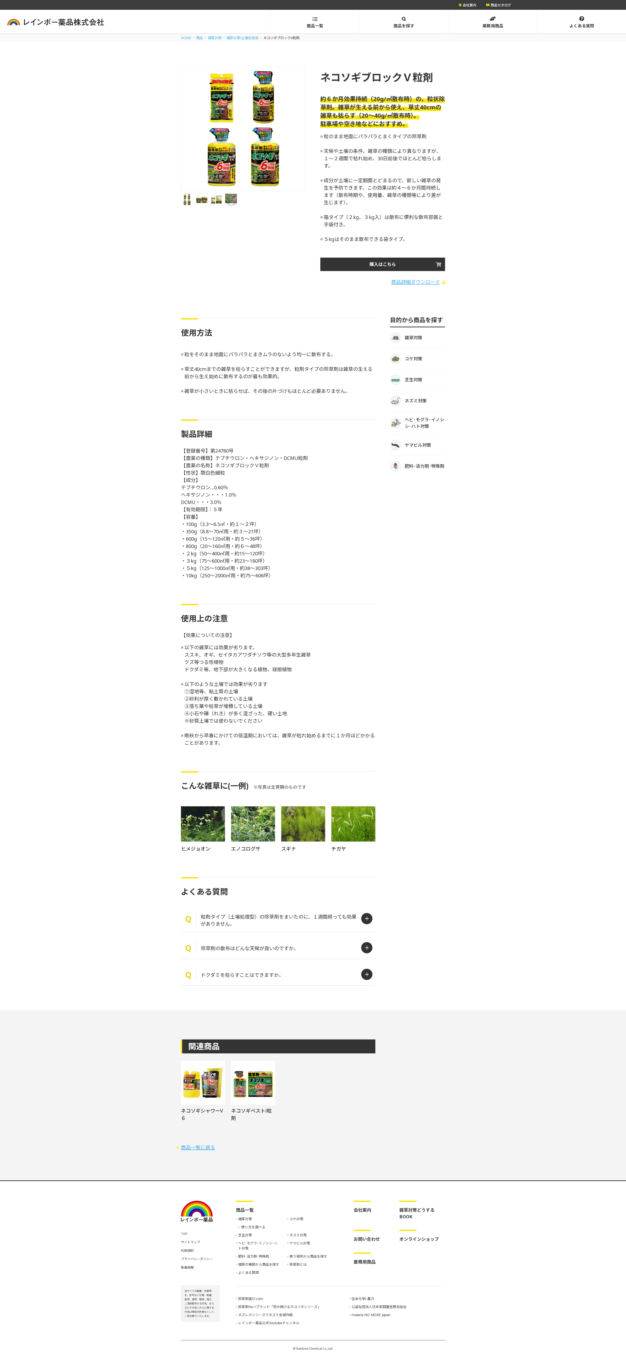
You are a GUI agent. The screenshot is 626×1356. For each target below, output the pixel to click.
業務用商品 (365, 1262)
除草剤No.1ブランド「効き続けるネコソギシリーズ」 (279, 1306)
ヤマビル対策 (300, 1243)
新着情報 (187, 1267)
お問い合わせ (367, 1239)
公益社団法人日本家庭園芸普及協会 (379, 1306)
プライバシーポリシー (197, 1259)
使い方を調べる (253, 1227)
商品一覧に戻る (198, 1147)
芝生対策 (245, 1235)
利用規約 (187, 1250)
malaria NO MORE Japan (371, 1314)
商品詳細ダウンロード (415, 282)
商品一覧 (245, 1210)
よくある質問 (248, 1272)
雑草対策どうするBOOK (417, 1213)
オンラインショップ (419, 1239)
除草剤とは (298, 1264)
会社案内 (362, 1210)
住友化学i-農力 (363, 1298)
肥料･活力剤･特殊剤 (253, 1256)
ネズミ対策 (298, 1235)
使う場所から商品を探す (308, 1256)
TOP (184, 1233)
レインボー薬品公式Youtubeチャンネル (268, 1323)
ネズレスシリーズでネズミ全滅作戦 (265, 1314)
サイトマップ (190, 1242)
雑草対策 (245, 1219)
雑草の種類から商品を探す (258, 1264)
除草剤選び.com (250, 1298)
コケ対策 (296, 1219)
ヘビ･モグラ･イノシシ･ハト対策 (258, 1246)
